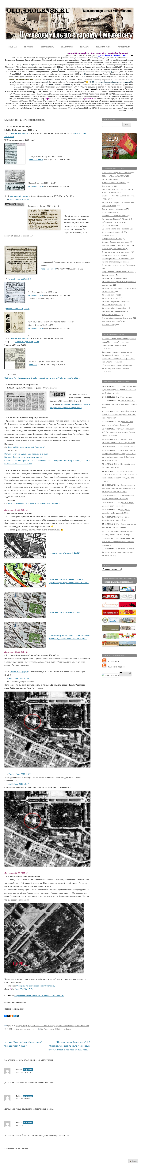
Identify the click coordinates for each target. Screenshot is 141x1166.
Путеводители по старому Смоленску (118, 265)
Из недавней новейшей (112, 232)
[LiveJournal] (18, 1016)
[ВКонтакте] (5, 1016)
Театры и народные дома (113, 311)
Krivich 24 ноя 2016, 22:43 (19, 279)
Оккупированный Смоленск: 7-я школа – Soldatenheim (39, 996)
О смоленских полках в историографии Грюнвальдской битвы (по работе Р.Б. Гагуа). (119, 488)
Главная (13, 47)
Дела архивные (109, 225)
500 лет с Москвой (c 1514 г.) (114, 176)
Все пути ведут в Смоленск (114, 209)
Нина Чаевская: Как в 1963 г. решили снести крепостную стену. (118, 541)
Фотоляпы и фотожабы (112, 321)
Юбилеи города (109, 324)
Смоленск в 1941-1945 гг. (112, 278)
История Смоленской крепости (115, 242)
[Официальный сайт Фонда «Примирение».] (110, 622)
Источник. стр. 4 (35, 328)
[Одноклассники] (11, 1016)
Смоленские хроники (25, 1029)
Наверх (134, 1161)
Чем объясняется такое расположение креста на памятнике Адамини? (119, 414)
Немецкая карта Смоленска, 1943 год (66, 579)
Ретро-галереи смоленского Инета (117, 271)
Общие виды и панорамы (113, 248)
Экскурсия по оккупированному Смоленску (35, 986)
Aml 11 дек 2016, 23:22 (19, 678)
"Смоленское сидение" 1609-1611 (116, 172)
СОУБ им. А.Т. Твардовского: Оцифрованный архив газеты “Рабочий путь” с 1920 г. (42, 378)
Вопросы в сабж (109, 205)
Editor (68, 1029)
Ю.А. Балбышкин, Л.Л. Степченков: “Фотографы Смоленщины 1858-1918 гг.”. (119, 432)
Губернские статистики (112, 222)
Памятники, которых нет (113, 255)
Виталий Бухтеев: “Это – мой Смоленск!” (26, 447)
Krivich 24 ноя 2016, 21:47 (20, 199)
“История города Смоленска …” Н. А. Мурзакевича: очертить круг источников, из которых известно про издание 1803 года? (69, 1046)
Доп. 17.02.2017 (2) (24, 989)
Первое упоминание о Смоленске (117, 258)
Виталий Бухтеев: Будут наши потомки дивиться (26, 454)
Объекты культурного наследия (116, 252)
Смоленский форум (19, 133)
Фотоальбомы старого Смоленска (117, 318)
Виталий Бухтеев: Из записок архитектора (23, 457)
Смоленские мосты (110, 295)
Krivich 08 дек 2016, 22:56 (27, 341)
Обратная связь (103, 47)
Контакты (84, 47)
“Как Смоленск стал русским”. (115, 345)
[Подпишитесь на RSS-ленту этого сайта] (105, 661)
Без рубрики (107, 186)
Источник (33, 365)
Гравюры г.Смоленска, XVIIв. (114, 215)
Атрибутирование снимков (114, 182)
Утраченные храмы (111, 314)
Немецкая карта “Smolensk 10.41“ (64, 553)
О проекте (28, 47)
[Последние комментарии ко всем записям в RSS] (105, 667)
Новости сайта (47, 47)
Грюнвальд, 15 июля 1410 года (115, 219)
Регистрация (124, 47)
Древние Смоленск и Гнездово (115, 229)
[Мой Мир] (14, 1016)
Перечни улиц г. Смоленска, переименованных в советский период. (118, 552)
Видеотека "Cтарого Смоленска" (116, 202)
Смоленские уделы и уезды (114, 301)
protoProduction (109, 179)
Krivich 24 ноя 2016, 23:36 (17, 308)
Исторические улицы (111, 238)
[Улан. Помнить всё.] (127, 606)
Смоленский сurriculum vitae (114, 308)
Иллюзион (106, 235)
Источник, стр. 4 (36, 160)
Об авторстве (67, 47)
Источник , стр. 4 (48, 269)
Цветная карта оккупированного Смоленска (69, 582)
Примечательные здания (67, 1025)
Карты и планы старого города (41, 1025)
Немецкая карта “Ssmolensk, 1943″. (65, 612)
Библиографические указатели (116, 189)
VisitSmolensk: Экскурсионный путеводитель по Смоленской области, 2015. (119, 389)
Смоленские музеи (110, 298)
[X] (8, 1016)
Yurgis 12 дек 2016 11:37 (20, 774)
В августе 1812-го (109, 192)
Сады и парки (108, 275)
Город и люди (21, 1025)
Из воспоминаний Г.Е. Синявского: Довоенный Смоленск (34, 503)
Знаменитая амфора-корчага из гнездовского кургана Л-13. (119, 404)
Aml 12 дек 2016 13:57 (19, 784)
